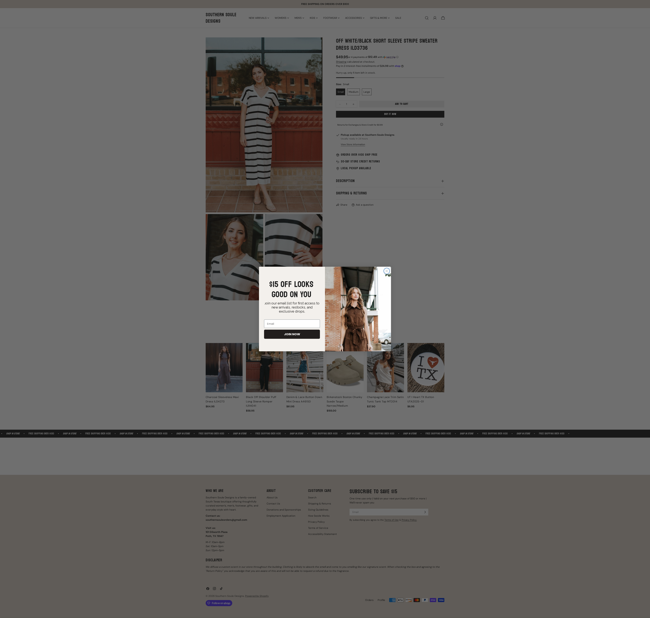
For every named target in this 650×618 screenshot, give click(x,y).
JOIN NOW (292, 334)
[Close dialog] (387, 271)
